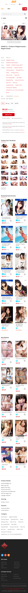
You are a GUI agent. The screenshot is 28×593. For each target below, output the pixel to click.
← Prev (3, 23)
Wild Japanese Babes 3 (7, 412)
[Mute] (22, 38)
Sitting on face (14, 72)
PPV (9, 9)
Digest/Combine (18, 67)
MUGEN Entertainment (12, 62)
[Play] (14, 33)
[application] (14, 33)
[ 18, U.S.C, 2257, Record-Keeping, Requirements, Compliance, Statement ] (14, 589)
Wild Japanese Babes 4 (21, 358)
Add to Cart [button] (8, 114)
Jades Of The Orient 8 (6, 437)
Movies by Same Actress (8, 196)
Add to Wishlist (7, 118)
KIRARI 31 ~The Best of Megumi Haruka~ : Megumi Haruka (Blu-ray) (21, 217)
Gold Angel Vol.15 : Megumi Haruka (6, 325)
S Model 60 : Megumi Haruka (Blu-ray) (6, 244)
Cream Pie (16, 75)
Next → (24, 23)
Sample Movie (9, 85)
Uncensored (9, 67)
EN (21, 4)
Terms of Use (4, 567)
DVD (2, 9)
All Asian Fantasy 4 (6, 385)
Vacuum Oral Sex (19, 80)
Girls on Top (9, 75)
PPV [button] (12, 103)
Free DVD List (21, 132)
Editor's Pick (19, 85)
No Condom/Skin (10, 77)
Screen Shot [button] (10, 42)
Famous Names (10, 70)
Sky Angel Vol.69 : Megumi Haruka (19, 325)
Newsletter (16, 567)
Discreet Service (17, 578)
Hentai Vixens (5, 464)
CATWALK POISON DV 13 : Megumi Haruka (20, 271)
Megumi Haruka (10, 60)
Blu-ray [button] (7, 103)
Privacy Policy (4, 580)
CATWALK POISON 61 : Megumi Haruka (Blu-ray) (7, 298)
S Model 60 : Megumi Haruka (20, 244)
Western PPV (17, 564)
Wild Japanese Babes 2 (21, 464)
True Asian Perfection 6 (21, 412)
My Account (16, 576)
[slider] (10, 38)
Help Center (13, 4)
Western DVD (4, 564)
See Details (9, 123)
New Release (5, 337)
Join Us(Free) (17, 566)
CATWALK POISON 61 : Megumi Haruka (20, 298)
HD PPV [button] (16, 103)
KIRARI (8, 65)
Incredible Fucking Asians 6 (20, 438)
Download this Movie (17, 118)
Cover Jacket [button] (17, 42)
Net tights (19, 77)
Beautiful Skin (9, 80)
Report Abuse (4, 576)
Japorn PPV (16, 562)
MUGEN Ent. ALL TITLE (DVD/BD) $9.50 (14, 91)
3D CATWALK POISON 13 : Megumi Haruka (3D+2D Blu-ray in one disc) (6, 271)
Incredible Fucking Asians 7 (20, 386)
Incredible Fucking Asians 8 (6, 359)
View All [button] (3, 188)
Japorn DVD (3, 562)
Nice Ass (15, 82)
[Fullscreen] (25, 38)
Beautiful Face (19, 70)
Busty (7, 72)
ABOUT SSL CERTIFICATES (4, 551)
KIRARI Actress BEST (17, 65)
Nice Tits (8, 82)
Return (2, 578)
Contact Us (15, 574)
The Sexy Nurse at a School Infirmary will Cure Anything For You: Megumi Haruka (6, 218)
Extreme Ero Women (11, 87)
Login (6, 4)
